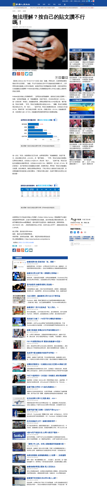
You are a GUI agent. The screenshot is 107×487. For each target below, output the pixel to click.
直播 (39, 4)
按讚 (35, 246)
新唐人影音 (65, 1)
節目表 (83, 1)
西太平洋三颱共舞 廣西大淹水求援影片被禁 (32, 7)
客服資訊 (78, 238)
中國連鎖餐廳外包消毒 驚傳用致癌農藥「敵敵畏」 (62, 7)
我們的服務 (86, 237)
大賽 (71, 1)
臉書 (20, 246)
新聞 (44, 4)
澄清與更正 (86, 238)
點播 (59, 4)
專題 (54, 4)
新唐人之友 (77, 1)
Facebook (28, 246)
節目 (49, 4)
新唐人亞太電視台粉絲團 (26, 242)
